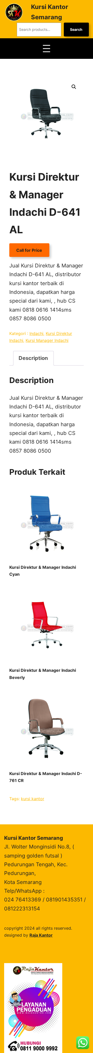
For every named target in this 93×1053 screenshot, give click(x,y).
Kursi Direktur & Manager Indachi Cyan (42, 571)
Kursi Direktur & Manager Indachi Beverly (42, 674)
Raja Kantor (41, 935)
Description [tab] (33, 358)
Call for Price (29, 250)
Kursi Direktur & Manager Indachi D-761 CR (45, 777)
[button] (74, 86)
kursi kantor (32, 798)
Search (76, 29)
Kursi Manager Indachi (47, 340)
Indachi (36, 333)
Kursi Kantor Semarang (33, 838)
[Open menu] (46, 48)
